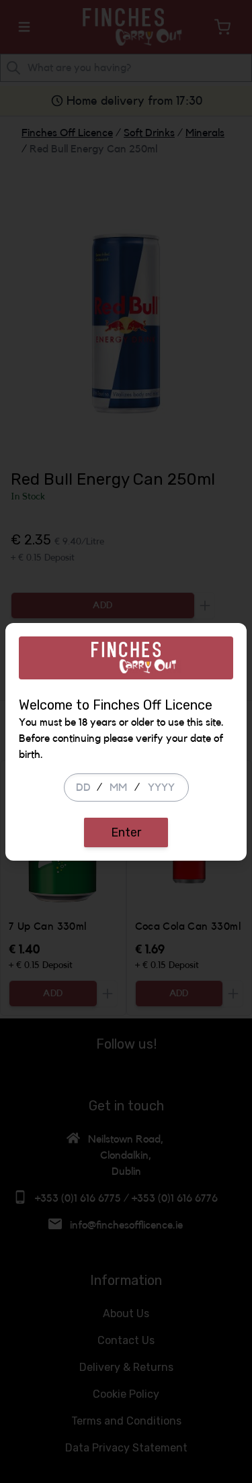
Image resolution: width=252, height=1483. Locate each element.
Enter (126, 832)
